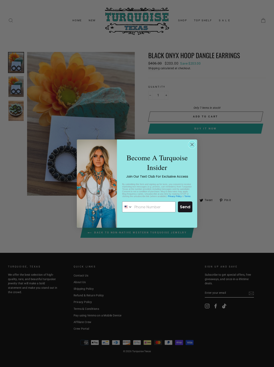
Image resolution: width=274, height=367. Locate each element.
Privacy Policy (175, 196)
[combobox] (127, 207)
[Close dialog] (192, 144)
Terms (187, 196)
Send (185, 207)
